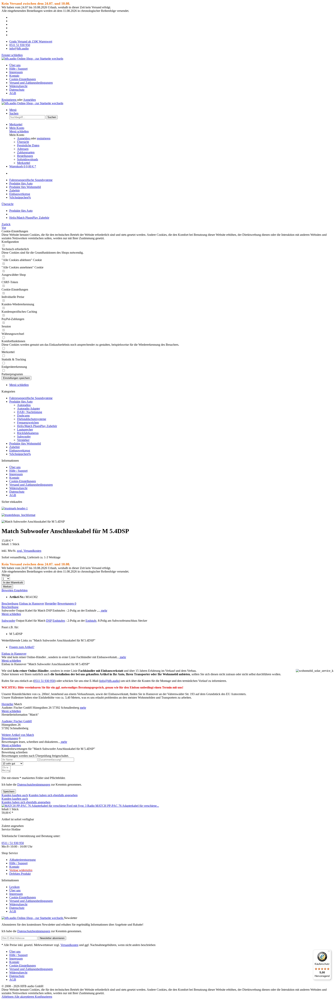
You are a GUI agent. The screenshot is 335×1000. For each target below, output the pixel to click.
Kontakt (14, 75)
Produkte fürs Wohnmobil (25, 443)
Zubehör (14, 447)
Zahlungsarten (26, 152)
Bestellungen (25, 156)
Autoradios (24, 405)
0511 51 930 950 (44, 680)
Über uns (15, 65)
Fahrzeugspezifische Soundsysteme (31, 398)
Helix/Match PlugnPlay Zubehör (37, 426)
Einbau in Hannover (31, 603)
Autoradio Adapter (28, 408)
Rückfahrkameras (28, 433)
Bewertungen (66, 603)
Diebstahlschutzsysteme (31, 419)
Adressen (22, 149)
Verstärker (23, 440)
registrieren (43, 138)
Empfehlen (21, 590)
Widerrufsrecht (18, 86)
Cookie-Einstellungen (22, 79)
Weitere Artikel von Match (18, 734)
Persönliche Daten (28, 145)
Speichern (8, 791)
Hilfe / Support (18, 68)
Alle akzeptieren (24, 996)
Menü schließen (19, 131)
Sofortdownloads (27, 159)
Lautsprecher (25, 429)
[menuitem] (171, 65)
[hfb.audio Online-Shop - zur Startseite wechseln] (32, 58)
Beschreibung (10, 603)
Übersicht (23, 142)
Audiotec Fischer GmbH (17, 721)
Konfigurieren (43, 996)
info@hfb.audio (109, 680)
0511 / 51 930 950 (13, 843)
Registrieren (9, 99)
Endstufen (59, 620)
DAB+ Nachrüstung (29, 412)
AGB (12, 93)
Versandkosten (69, 945)
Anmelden (29, 99)
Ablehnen (8, 996)
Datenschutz (16, 89)
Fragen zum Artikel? (21, 647)
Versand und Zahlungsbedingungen (31, 82)
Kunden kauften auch (15, 795)
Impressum (16, 72)
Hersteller (51, 603)
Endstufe (90, 620)
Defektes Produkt (20, 873)
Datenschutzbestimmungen (33, 784)
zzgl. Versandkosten (29, 550)
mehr (103, 610)
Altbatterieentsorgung (22, 859)
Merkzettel (23, 162)
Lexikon (14, 887)
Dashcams (23, 415)
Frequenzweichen (28, 422)
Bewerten (8, 590)
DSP (49, 620)
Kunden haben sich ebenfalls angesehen (53, 795)
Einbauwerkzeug (19, 450)
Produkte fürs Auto (21, 401)
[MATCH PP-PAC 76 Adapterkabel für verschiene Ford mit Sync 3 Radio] (48, 805)
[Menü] (328, 952)
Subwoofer (24, 436)
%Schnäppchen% (20, 454)
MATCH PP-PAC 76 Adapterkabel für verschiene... (127, 805)
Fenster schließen (12, 55)
